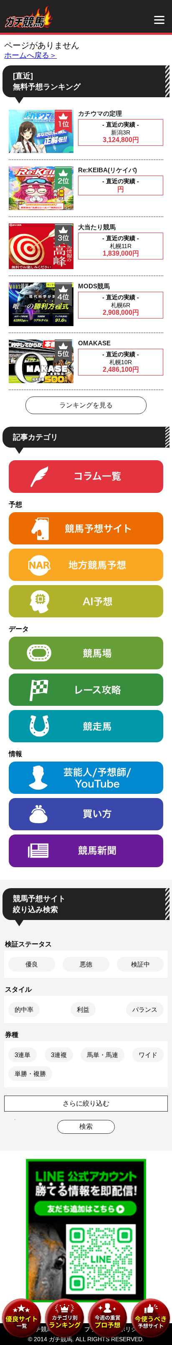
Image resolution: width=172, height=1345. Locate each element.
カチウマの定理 (100, 113)
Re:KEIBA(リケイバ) (107, 170)
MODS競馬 (94, 286)
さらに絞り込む (86, 1103)
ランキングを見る (86, 405)
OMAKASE (94, 343)
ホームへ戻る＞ (30, 55)
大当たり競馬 (97, 227)
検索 (86, 1126)
